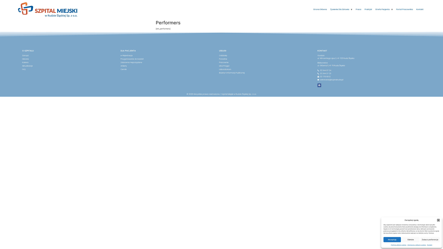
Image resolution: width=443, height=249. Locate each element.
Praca (358, 9)
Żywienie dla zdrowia (339, 9)
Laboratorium (225, 69)
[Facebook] (319, 85)
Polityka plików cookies (398, 245)
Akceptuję (392, 240)
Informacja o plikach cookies (416, 245)
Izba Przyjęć (224, 66)
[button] (438, 220)
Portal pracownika (404, 9)
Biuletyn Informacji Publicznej (232, 72)
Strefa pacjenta (382, 9)
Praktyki (368, 9)
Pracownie (224, 62)
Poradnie (223, 59)
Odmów (410, 240)
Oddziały (223, 55)
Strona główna (320, 9)
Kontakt (429, 245)
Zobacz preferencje (430, 240)
